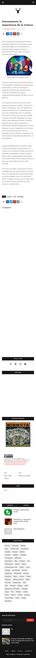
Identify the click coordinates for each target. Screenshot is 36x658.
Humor (7, 595)
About (13, 651)
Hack (24, 582)
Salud (26, 585)
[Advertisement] (18, 394)
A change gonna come (11, 567)
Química (24, 570)
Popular (10, 505)
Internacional (16, 570)
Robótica (18, 591)
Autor (20, 473)
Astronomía (15, 545)
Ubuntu (24, 564)
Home (6, 651)
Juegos (7, 591)
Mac (12, 591)
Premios (20, 595)
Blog (16, 561)
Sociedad (7, 552)
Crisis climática (9, 598)
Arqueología (8, 573)
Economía (7, 582)
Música (22, 567)
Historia (17, 564)
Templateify (26, 654)
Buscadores (8, 601)
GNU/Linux (18, 558)
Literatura (8, 555)
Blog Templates (10, 654)
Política (28, 576)
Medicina (15, 555)
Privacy (20, 651)
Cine (14, 196)
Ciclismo (25, 591)
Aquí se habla (8, 475)
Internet (22, 576)
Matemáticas (17, 573)
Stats (5, 490)
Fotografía (8, 576)
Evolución (22, 561)
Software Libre (15, 548)
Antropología (8, 558)
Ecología (14, 552)
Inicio (5, 473)
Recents (26, 505)
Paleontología (9, 564)
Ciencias (9, 196)
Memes (13, 595)
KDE (6, 585)
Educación (8, 579)
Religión (20, 585)
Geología (7, 570)
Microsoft (12, 585)
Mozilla (24, 598)
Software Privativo (18, 579)
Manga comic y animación (12, 588)
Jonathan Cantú (10, 29)
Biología (23, 545)
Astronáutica (24, 548)
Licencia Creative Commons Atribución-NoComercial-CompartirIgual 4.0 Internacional (15, 463)
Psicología (20, 196)
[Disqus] (18, 276)
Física (6, 548)
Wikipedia (24, 588)
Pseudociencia (16, 582)
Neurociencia (8, 561)
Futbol (17, 598)
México (15, 576)
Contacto (6, 478)
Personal (26, 573)
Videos (28, 579)
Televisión (27, 595)
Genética (22, 552)
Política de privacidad (24, 475)
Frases (28, 567)
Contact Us (28, 651)
